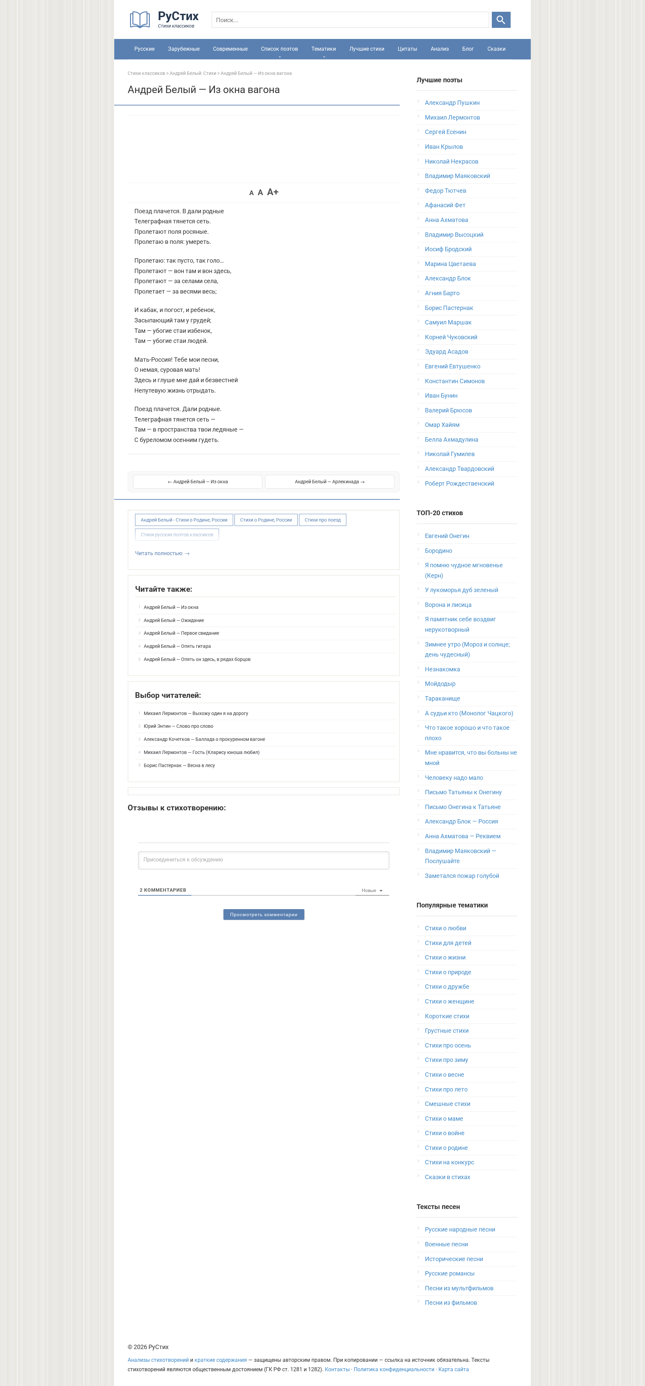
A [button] (251, 193)
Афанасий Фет (445, 205)
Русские (144, 49)
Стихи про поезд (323, 520)
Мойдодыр (440, 683)
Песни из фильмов (451, 1302)
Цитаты (407, 49)
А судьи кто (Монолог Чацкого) (469, 713)
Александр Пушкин (452, 102)
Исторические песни (454, 1258)
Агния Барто (442, 293)
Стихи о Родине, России (266, 520)
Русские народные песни (460, 1229)
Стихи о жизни (445, 957)
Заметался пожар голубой (462, 875)
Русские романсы (450, 1273)
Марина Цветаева (450, 263)
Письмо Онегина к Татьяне (463, 806)
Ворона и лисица (448, 604)
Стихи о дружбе (447, 986)
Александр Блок (448, 278)
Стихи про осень (448, 1045)
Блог (468, 49)
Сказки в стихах (447, 1176)
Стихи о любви (445, 928)
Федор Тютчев (445, 190)
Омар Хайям (442, 424)
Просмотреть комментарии (264, 914)
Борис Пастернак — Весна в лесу (179, 765)
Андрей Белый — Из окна (171, 607)
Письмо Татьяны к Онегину (463, 792)
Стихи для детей (448, 942)
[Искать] (501, 20)
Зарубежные (184, 49)
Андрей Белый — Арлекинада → (330, 481)
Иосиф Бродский (448, 249)
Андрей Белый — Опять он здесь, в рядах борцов (197, 659)
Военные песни (446, 1244)
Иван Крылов (444, 146)
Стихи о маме (444, 1118)
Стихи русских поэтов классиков (177, 534)
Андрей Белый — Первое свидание (181, 633)
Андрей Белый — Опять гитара (177, 646)
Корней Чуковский (451, 337)
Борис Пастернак (449, 307)
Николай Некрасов (451, 161)
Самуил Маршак (448, 322)
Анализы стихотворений (158, 1360)
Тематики (323, 49)
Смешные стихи (447, 1103)
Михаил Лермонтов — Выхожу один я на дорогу (196, 713)
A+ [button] (272, 191)
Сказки (496, 49)
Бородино (438, 550)
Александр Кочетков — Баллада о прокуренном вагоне (204, 739)
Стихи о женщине (449, 1001)
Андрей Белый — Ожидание (174, 620)
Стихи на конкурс (449, 1162)
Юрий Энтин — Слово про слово (178, 726)
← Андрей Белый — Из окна (198, 481)
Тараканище (442, 698)
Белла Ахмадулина (451, 439)
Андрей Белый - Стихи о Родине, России (184, 520)
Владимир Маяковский (457, 175)
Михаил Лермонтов (452, 117)
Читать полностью (158, 553)
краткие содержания (221, 1360)
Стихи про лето (446, 1089)
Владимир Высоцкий (454, 234)
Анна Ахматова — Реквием (463, 836)
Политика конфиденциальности (394, 1369)
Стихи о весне (444, 1074)
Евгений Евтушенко (452, 366)
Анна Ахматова (446, 219)
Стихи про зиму (446, 1059)
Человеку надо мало (454, 777)
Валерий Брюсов (448, 410)
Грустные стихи (447, 1030)
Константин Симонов (455, 381)
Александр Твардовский (459, 468)
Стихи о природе (448, 972)
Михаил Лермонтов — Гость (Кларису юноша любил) (202, 752)
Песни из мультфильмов (459, 1288)
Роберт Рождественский (459, 483)
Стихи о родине (446, 1147)
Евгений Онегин (447, 535)
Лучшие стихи (366, 49)
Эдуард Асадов (446, 351)
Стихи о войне (445, 1132)
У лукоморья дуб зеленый (461, 589)
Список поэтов (279, 49)
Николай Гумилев (450, 453)
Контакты (337, 1369)
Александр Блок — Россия (461, 821)
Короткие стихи (447, 1016)
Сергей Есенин (445, 131)
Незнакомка (442, 669)
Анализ (440, 49)
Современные (230, 49)
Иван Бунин (441, 395)
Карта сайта (453, 1369)
